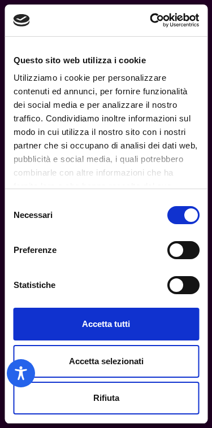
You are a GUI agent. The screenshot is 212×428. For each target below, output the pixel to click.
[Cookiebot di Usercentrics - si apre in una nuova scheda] (151, 20)
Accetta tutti (106, 324)
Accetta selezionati (106, 361)
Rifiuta (106, 398)
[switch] (183, 250)
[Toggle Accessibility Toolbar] (21, 373)
